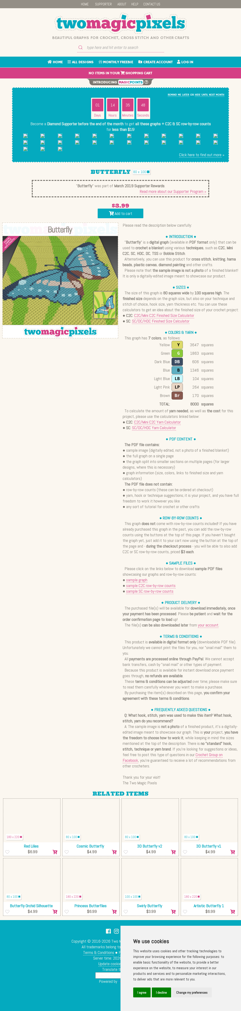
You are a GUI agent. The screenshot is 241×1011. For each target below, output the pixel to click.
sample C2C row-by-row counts (151, 585)
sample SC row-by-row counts (149, 591)
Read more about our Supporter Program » (173, 191)
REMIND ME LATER (178, 95)
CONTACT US (151, 4)
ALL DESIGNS (82, 62)
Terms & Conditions (98, 952)
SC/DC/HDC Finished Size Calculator (160, 321)
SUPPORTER (103, 4)
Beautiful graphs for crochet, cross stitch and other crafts (120, 37)
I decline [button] (161, 992)
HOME (85, 4)
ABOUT (121, 4)
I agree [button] (141, 992)
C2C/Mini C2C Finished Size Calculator (164, 315)
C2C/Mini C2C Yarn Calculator (157, 422)
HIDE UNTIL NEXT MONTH (209, 95)
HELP (134, 4)
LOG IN (186, 62)
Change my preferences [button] (192, 992)
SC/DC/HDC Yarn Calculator (154, 427)
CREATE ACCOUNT (157, 62)
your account (208, 625)
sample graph (136, 580)
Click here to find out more (200, 154)
